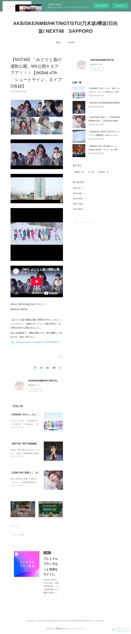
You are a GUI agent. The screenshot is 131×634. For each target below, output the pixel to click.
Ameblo (71, 42)
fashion (104, 171)
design (79, 171)
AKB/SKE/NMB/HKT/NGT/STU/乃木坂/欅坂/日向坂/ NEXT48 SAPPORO (65, 27)
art (91, 171)
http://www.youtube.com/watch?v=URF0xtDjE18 (35, 342)
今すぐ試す (101, 5)
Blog (58, 42)
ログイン (120, 5)
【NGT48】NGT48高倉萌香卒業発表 (29, 443)
